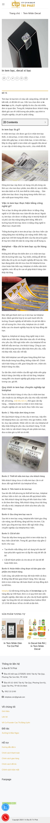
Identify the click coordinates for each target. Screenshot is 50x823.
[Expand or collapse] (45, 122)
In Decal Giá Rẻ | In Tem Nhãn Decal (37, 646)
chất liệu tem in (20, 401)
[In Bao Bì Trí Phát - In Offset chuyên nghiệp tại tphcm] (23, 4)
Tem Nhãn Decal (32, 13)
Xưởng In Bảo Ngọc (10, 733)
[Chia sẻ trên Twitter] (13, 79)
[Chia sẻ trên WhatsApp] (4, 79)
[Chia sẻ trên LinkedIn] (26, 79)
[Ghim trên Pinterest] (22, 79)
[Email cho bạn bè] (17, 79)
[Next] (48, 635)
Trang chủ (14, 13)
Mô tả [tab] (4, 93)
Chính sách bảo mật (10, 770)
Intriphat (5, 591)
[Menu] (3, 4)
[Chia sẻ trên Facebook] (8, 79)
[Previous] (1, 635)
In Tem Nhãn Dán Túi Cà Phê (13, 644)
